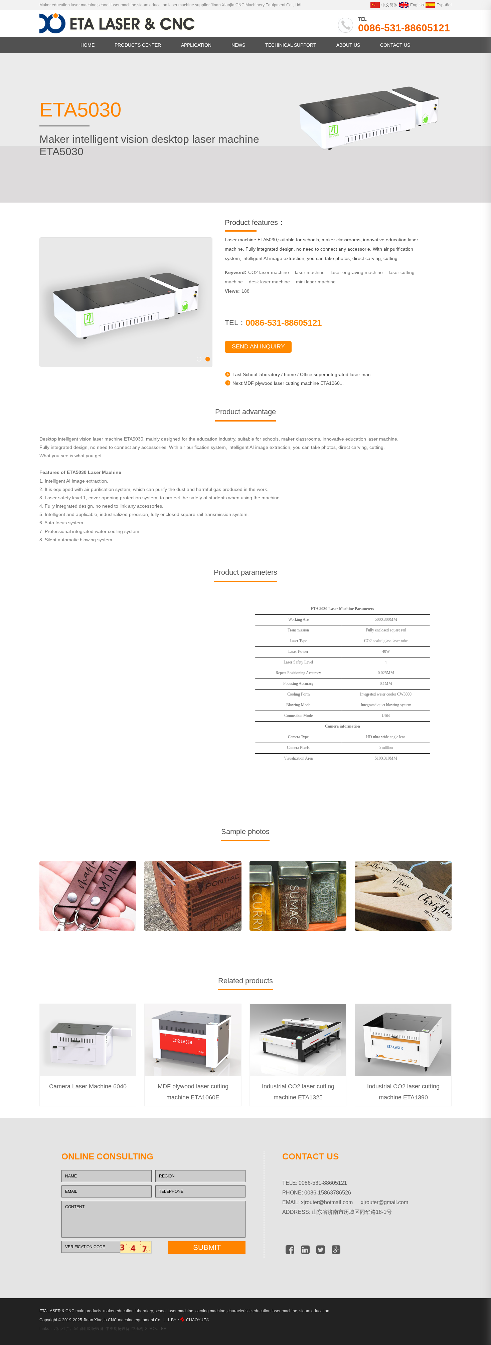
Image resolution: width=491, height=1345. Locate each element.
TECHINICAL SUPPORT (290, 45)
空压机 (137, 1328)
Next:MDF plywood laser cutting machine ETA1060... (288, 383)
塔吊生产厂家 (66, 1328)
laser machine (310, 272)
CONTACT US (395, 45)
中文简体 (389, 5)
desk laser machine (269, 281)
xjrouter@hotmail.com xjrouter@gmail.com (354, 1202)
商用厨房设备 (92, 1328)
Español (444, 5)
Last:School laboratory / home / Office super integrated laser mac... (303, 374)
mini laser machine (316, 281)
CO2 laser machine (268, 272)
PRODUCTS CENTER (138, 45)
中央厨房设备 (118, 1328)
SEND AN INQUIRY (258, 346)
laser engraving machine (357, 272)
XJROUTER (156, 1328)
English (417, 5)
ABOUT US (348, 45)
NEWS (238, 45)
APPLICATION (196, 45)
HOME (87, 45)
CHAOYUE (197, 1320)
